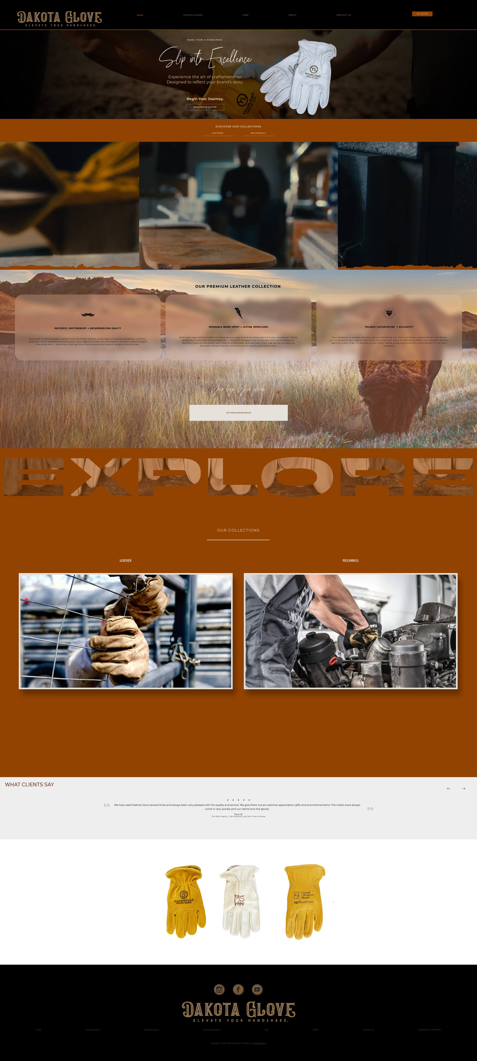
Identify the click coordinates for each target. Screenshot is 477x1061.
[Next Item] (333, 902)
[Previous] (449, 788)
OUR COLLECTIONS (238, 530)
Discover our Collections (238, 126)
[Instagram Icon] (219, 989)
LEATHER (126, 560)
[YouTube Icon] (257, 989)
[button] (333, 266)
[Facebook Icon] (238, 989)
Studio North (260, 1043)
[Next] (463, 788)
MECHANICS (351, 560)
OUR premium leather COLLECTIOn (238, 286)
